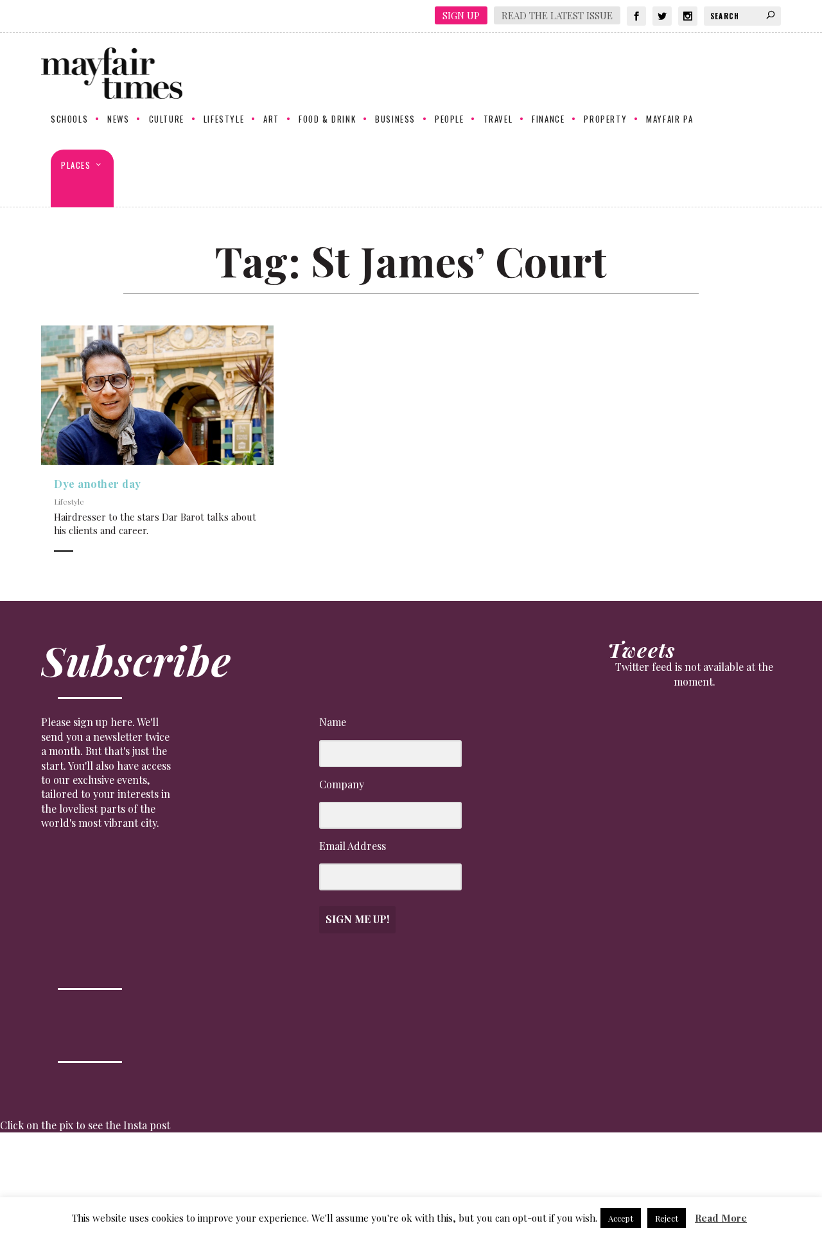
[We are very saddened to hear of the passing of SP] (153, 1168)
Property (605, 119)
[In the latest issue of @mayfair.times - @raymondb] (668, 1168)
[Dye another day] (157, 395)
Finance (548, 119)
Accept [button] (620, 1218)
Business (395, 119)
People (449, 119)
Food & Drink (327, 119)
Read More (721, 1217)
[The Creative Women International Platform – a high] (566, 1168)
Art (271, 119)
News (118, 119)
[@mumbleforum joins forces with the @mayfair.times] (360, 1168)
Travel (498, 119)
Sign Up (461, 15)
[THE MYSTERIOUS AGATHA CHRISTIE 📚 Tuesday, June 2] (462, 1168)
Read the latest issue (557, 15)
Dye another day (97, 483)
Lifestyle (224, 119)
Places (76, 165)
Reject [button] (666, 1218)
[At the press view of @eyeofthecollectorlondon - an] (256, 1168)
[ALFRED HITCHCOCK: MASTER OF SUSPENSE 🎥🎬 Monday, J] (50, 1168)
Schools (69, 119)
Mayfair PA (669, 119)
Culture (166, 119)
